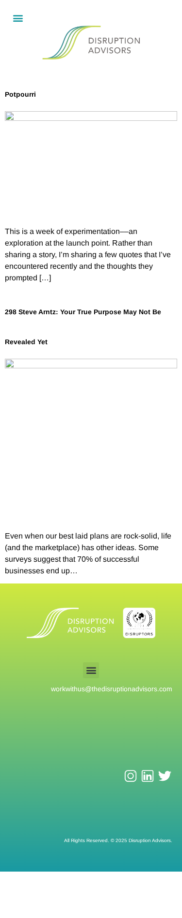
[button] (18, 18)
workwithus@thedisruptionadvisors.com (111, 689)
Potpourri (20, 94)
